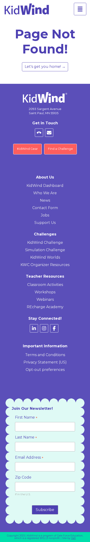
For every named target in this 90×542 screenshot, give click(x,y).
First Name (26, 417)
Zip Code (23, 477)
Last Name (26, 437)
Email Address (29, 458)
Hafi (73, 538)
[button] (80, 9)
